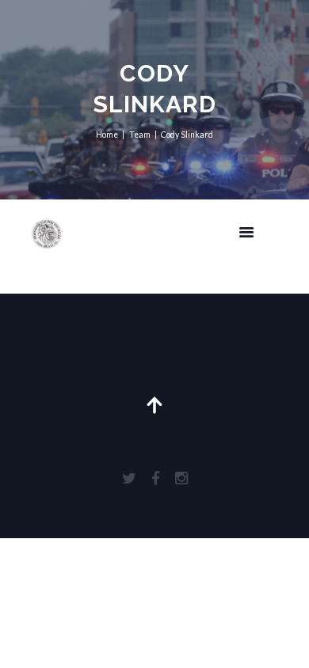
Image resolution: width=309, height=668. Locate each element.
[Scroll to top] (155, 388)
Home (107, 134)
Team (140, 134)
